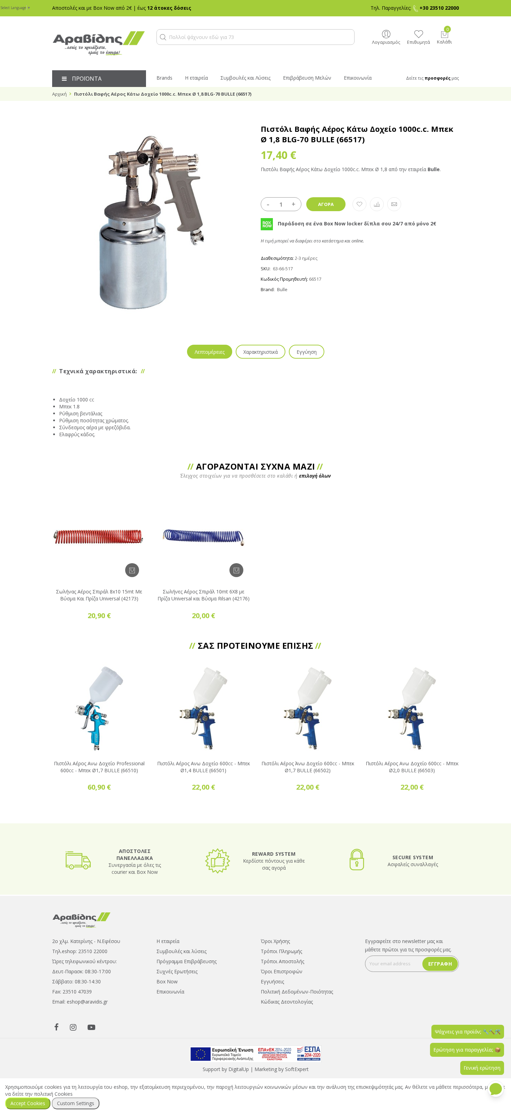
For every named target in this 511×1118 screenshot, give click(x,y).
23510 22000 (92, 951)
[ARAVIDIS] (81, 919)
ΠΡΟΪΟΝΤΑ (87, 78)
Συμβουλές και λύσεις (181, 951)
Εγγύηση (307, 352)
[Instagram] (73, 1027)
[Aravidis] (99, 43)
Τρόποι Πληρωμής (281, 951)
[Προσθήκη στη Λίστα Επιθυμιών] (359, 204)
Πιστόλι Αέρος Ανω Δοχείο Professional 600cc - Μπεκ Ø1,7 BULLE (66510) (99, 767)
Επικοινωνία (170, 991)
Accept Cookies (27, 1103)
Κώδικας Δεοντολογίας (287, 1001)
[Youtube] (91, 1027)
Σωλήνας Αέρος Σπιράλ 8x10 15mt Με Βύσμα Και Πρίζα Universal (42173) (99, 595)
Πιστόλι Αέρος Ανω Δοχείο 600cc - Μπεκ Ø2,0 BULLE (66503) (412, 767)
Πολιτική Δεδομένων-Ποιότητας (297, 991)
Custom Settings (75, 1103)
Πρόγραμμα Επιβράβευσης (186, 961)
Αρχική (59, 94)
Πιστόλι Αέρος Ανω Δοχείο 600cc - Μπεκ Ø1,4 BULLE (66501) (203, 767)
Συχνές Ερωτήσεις (176, 971)
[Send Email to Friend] (394, 204)
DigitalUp (238, 1069)
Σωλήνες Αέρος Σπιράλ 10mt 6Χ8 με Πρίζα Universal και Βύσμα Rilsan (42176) (203, 595)
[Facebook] (56, 1027)
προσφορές (437, 78)
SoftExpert (297, 1069)
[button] (163, 37)
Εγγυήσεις (272, 981)
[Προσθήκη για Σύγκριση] (377, 204)
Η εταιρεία (167, 941)
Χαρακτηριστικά (260, 352)
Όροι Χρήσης (275, 941)
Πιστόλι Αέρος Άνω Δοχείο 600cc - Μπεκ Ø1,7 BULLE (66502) (307, 767)
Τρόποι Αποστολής (282, 961)
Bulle (282, 289)
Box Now (167, 981)
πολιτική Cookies (53, 1094)
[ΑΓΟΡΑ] (132, 570)
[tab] (209, 352)
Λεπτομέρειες (210, 352)
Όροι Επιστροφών (281, 971)
